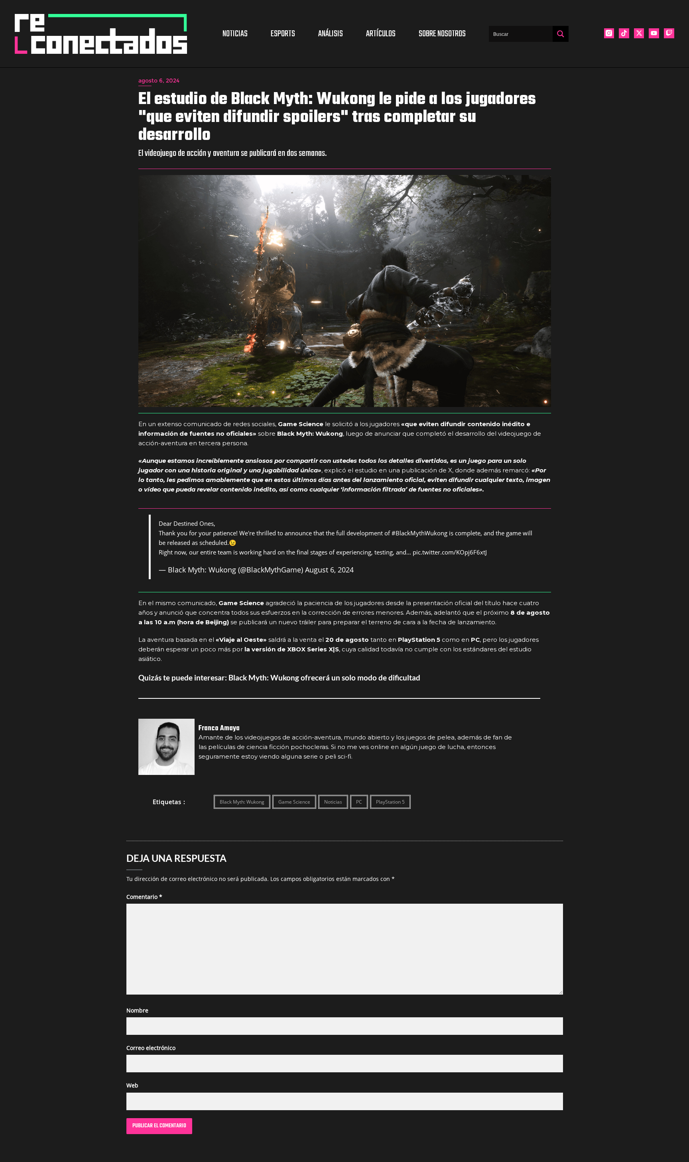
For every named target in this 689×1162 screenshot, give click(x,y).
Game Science (294, 801)
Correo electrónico (150, 1048)
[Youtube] (654, 33)
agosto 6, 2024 (158, 80)
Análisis (330, 34)
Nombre (137, 1010)
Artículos (381, 34)
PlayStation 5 (390, 801)
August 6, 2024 (329, 569)
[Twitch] (669, 33)
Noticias (235, 34)
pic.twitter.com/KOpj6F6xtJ (450, 552)
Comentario (144, 897)
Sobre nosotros (442, 34)
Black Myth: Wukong (242, 801)
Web (132, 1085)
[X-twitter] (639, 33)
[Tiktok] (624, 33)
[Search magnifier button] (561, 34)
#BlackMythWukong (419, 533)
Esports (283, 34)
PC (359, 801)
